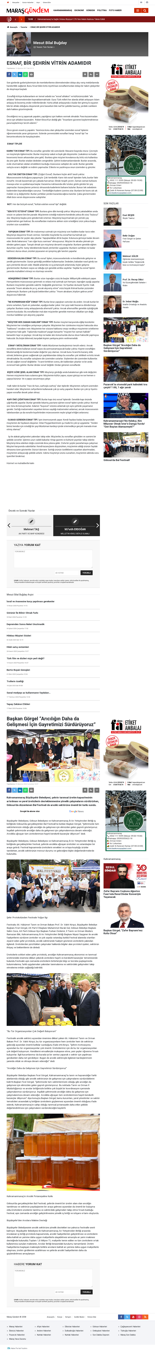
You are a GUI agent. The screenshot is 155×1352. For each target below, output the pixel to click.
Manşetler (15, 2)
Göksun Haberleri (100, 1326)
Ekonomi (79, 10)
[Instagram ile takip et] (139, 1317)
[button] (85, 74)
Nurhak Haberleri (44, 1335)
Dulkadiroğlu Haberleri (74, 1331)
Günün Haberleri (27, 2)
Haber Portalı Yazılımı (19, 1348)
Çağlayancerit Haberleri (130, 1326)
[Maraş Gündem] (28, 10)
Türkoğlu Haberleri (128, 1331)
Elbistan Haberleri (72, 1326)
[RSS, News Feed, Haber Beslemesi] (145, 1317)
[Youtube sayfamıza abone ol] (133, 1317)
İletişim (68, 1317)
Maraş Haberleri (15, 1326)
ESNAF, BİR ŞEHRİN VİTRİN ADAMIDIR (45, 27)
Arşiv (38, 2)
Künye (59, 1317)
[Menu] (138, 10)
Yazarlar (24, 27)
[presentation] (15, 19)
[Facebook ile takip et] (121, 1317)
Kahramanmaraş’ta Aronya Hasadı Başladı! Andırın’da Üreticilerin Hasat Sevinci (70, 19)
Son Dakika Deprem (101, 1335)
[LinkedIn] (20, 74)
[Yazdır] (31, 74)
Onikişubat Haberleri (101, 1331)
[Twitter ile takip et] (127, 1317)
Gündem (90, 10)
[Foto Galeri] (147, 2)
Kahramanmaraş (63, 10)
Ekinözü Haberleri (16, 1331)
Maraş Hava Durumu (17, 1339)
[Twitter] (14, 74)
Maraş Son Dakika (128, 1335)
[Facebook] (9, 74)
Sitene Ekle (47, 2)
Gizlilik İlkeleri (79, 1317)
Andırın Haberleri (44, 1331)
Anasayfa (13, 27)
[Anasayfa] (8, 2)
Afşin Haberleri (43, 1326)
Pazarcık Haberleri (17, 1335)
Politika (102, 10)
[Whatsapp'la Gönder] (25, 74)
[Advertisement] (53, 486)
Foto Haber (115, 10)
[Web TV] (141, 2)
